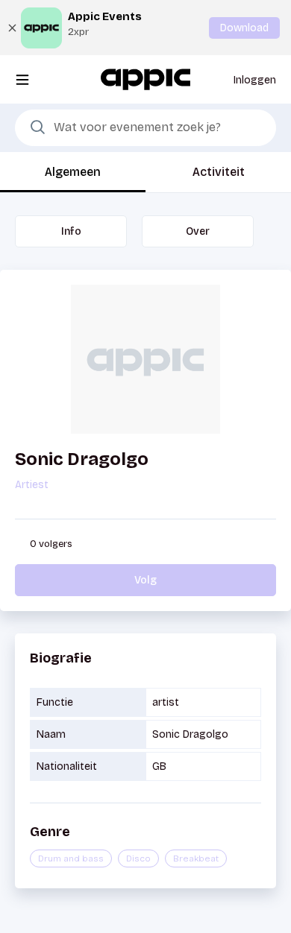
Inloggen (255, 80)
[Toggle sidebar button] (22, 79)
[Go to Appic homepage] (145, 79)
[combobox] (145, 128)
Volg (145, 580)
